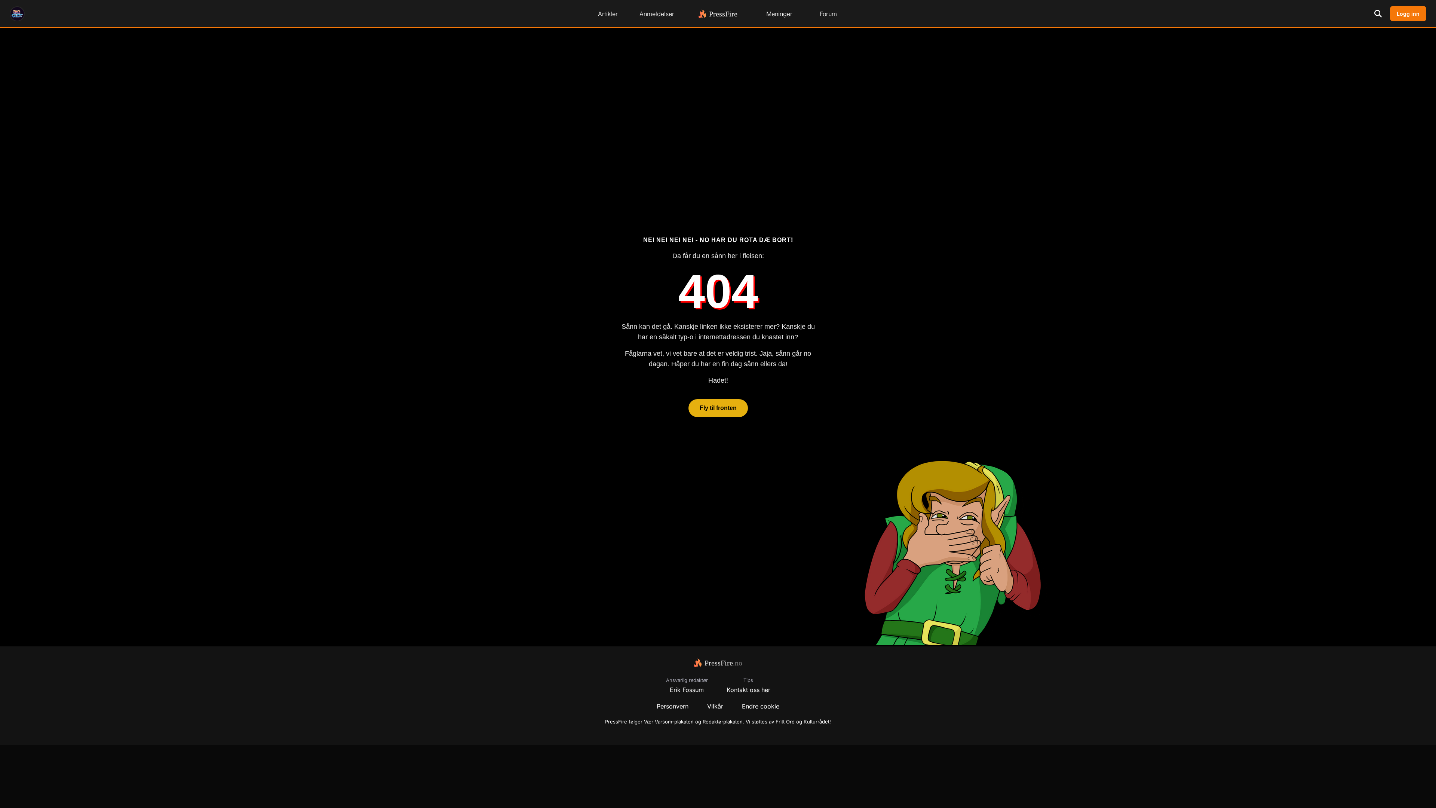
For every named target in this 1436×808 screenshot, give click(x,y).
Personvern (672, 706)
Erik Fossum (687, 690)
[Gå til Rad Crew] (17, 13)
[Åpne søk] (1378, 14)
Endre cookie (760, 706)
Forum (828, 14)
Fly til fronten (718, 408)
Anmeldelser (656, 14)
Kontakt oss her (748, 690)
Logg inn (1408, 13)
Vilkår (715, 706)
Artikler (608, 14)
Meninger (779, 14)
